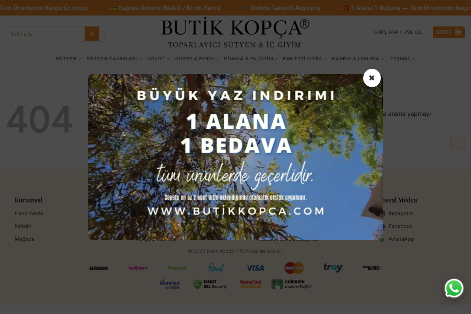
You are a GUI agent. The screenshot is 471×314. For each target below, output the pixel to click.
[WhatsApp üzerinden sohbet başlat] (454, 288)
